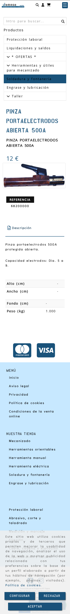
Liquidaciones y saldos (29, 48)
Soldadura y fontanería (29, 79)
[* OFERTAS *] (8, 57)
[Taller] (8, 96)
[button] (43, 5)
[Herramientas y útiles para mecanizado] (8, 65)
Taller (16, 96)
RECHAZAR (52, 596)
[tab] (34, 228)
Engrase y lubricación (28, 87)
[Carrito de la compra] (49, 5)
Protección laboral (25, 39)
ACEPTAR (35, 606)
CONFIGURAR (20, 596)
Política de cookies (23, 585)
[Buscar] (37, 5)
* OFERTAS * (23, 57)
